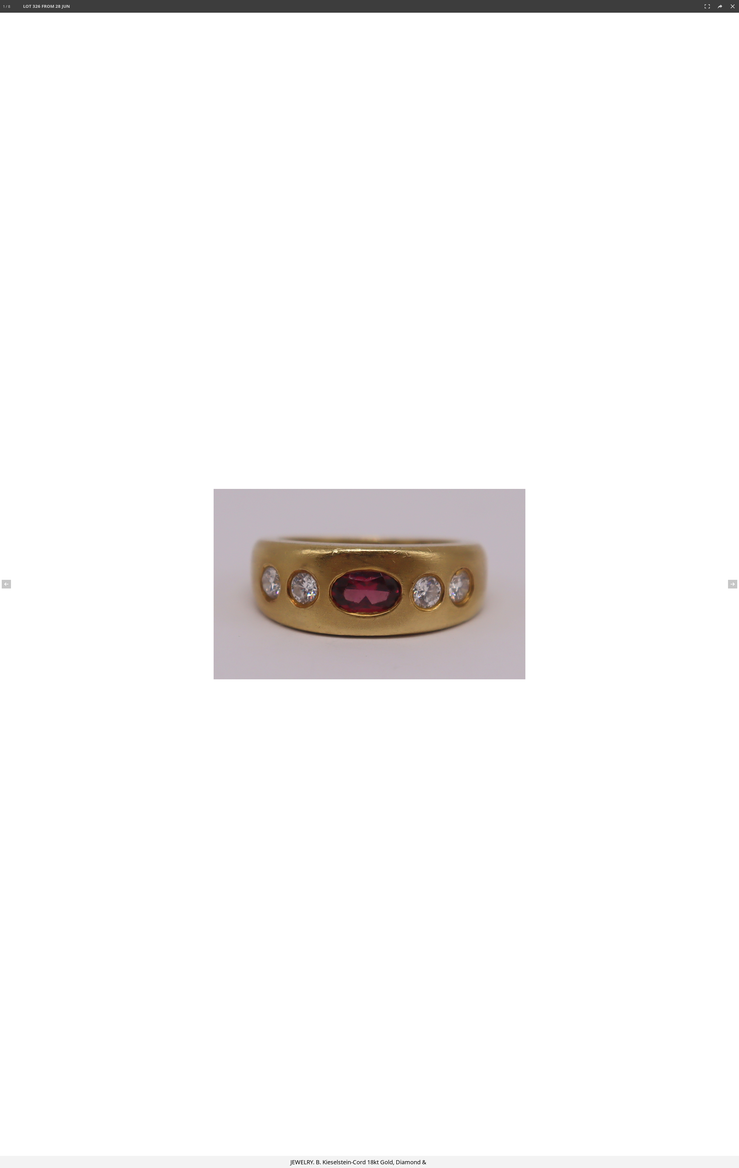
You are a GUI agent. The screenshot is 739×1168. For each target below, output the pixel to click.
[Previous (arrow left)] (10, 584)
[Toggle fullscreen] (707, 6)
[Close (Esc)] (732, 6)
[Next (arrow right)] (729, 584)
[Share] (720, 6)
